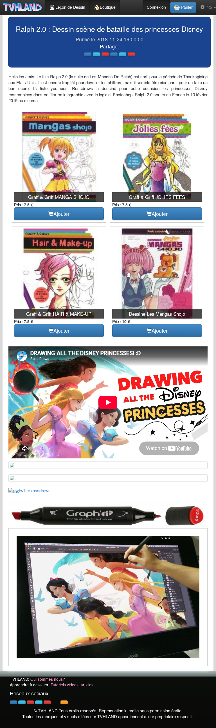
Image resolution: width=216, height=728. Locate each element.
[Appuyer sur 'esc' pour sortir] (108, 597)
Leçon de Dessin (70, 7)
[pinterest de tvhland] (30, 702)
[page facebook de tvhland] (13, 702)
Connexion (156, 7)
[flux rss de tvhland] (64, 702)
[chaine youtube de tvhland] (47, 702)
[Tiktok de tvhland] (55, 702)
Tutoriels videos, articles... (74, 684)
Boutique (108, 7)
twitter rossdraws (35, 490)
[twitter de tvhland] (22, 702)
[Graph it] (108, 515)
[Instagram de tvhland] (38, 702)
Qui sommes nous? (47, 679)
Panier (186, 7)
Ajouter (61, 213)
